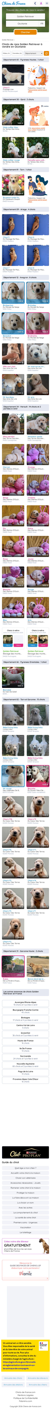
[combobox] (25, 16)
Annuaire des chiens (38, 1384)
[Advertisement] (25, 1116)
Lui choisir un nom (25, 1202)
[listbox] (42, 24)
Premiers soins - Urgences (25, 1222)
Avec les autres (25, 1207)
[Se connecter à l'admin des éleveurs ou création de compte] (41, 3)
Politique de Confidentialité (25, 1398)
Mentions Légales (26, 1395)
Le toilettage (25, 1232)
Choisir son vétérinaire (26, 1178)
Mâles (6, 53)
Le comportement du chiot (25, 1212)
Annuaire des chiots (13, 1378)
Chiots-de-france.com (25, 1392)
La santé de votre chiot (25, 1217)
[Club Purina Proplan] (25, 1152)
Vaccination (25, 1227)
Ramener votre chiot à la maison (25, 1188)
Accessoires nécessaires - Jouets (25, 1183)
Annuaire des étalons (13, 1384)
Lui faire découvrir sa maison (25, 1197)
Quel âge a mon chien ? (25, 1168)
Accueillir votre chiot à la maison (25, 1173)
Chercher (25, 32)
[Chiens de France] (14, 3)
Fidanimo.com (25, 1401)
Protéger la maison (25, 1192)
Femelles (17, 53)
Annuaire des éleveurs (38, 1378)
